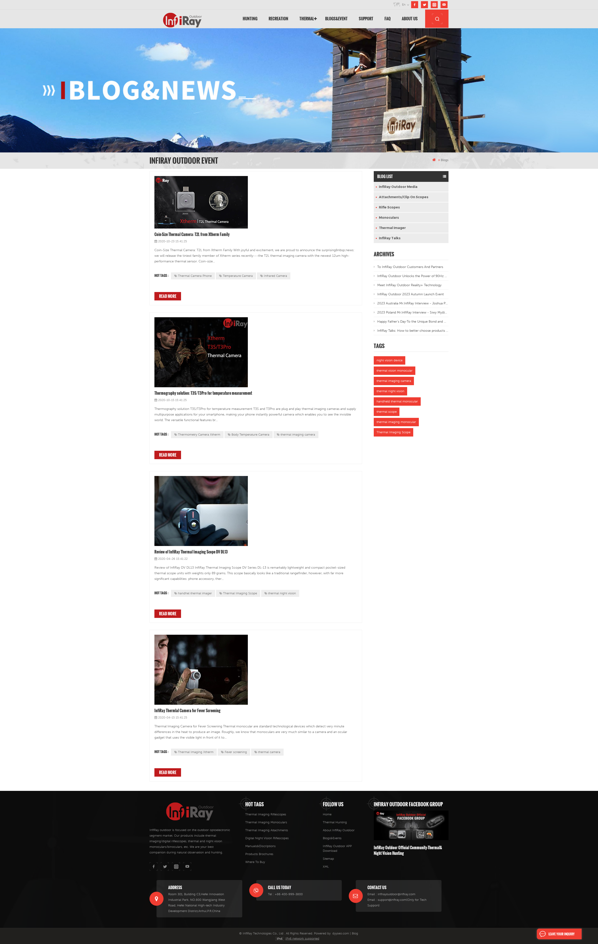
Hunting (250, 18)
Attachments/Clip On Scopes (403, 197)
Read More (167, 296)
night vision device (389, 360)
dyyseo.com (340, 933)
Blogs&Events (332, 838)
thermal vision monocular (395, 370)
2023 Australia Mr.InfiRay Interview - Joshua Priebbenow (412, 303)
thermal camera (269, 752)
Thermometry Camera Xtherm (199, 434)
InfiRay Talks (390, 238)
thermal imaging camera (298, 434)
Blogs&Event (336, 18)
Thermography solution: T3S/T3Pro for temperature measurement (203, 393)
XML (326, 866)
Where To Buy (255, 862)
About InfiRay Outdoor (339, 830)
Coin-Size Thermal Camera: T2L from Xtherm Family (192, 234)
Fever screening (236, 752)
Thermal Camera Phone (195, 276)
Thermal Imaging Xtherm (196, 752)
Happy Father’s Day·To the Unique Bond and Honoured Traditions (412, 321)
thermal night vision (282, 593)
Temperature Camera (238, 276)
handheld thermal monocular (397, 401)
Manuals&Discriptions (260, 846)
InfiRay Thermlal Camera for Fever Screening (187, 710)
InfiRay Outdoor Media (398, 187)
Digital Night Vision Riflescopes (267, 838)
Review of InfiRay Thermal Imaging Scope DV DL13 (191, 552)
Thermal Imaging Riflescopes (265, 814)
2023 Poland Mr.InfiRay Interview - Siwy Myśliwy (412, 312)
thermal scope (387, 411)
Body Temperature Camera (250, 434)
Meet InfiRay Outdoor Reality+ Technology (409, 285)
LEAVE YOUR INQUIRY (561, 934)
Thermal (306, 18)
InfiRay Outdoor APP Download (337, 848)
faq (387, 18)
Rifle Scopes (389, 207)
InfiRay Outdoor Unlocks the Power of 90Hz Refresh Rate (412, 276)
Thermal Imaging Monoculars (266, 822)
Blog (355, 933)
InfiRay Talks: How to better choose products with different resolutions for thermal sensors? (412, 330)
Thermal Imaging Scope (240, 593)
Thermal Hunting (335, 822)
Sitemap (328, 858)
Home (327, 814)
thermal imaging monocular (396, 422)
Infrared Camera (275, 276)
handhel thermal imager (195, 593)
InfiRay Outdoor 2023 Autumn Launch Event (410, 294)
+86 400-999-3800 (289, 894)
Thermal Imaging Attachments (266, 830)
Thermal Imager (392, 228)
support (366, 18)
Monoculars (389, 217)
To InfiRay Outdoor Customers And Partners (410, 267)
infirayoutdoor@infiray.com (396, 894)
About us (410, 18)
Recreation (278, 18)
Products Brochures (259, 854)
